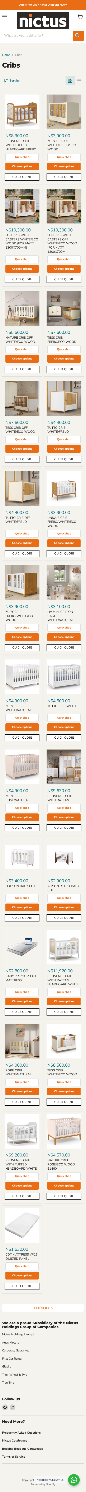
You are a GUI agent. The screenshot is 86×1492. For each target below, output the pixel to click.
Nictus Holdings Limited (18, 1334)
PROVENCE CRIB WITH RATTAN (59, 798)
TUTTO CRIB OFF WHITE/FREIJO (17, 520)
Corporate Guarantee (15, 1350)
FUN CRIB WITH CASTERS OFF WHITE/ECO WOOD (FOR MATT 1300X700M (62, 243)
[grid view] (70, 80)
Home (6, 55)
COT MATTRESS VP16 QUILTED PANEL (21, 1256)
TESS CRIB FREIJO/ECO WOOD (61, 340)
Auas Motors (10, 1343)
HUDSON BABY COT (20, 886)
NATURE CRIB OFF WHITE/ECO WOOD (20, 340)
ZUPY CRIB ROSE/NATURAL (17, 798)
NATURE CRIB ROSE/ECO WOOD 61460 (61, 1164)
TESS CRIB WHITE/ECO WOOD (62, 1072)
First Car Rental (12, 1359)
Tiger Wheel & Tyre (14, 1375)
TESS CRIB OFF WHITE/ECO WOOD (20, 430)
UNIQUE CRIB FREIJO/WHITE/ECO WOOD (61, 522)
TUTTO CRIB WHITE (62, 706)
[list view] (79, 80)
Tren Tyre (8, 1383)
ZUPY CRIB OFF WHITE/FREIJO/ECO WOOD (61, 145)
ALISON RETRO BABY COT (63, 888)
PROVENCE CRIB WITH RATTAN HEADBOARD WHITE (63, 980)
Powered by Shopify (43, 1484)
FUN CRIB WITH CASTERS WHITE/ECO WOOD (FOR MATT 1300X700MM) (21, 241)
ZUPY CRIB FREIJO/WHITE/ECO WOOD (19, 616)
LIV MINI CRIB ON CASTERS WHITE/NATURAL (60, 616)
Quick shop (22, 157)
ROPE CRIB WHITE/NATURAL (18, 1072)
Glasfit (6, 1367)
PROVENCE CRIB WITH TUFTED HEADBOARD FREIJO (20, 145)
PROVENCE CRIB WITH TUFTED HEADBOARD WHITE (21, 1164)
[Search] (78, 36)
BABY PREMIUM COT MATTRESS (20, 978)
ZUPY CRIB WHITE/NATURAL (18, 708)
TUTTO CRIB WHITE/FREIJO (58, 430)
